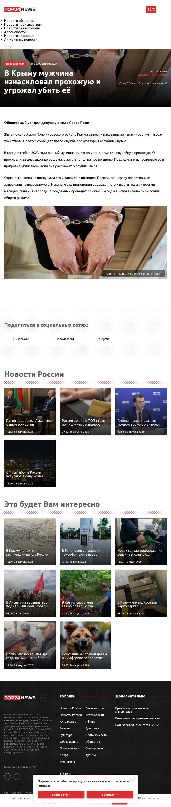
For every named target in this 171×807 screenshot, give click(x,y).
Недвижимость (96, 735)
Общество (93, 741)
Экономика (67, 761)
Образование (69, 741)
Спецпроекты (95, 748)
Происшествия (70, 748)
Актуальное (68, 721)
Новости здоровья (19, 36)
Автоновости (15, 32)
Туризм (91, 755)
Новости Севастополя (22, 28)
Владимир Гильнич (152, 75)
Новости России (71, 715)
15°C (151, 9)
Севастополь (95, 708)
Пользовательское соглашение (137, 725)
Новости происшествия (23, 24)
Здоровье (92, 728)
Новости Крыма (70, 708)
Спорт (64, 755)
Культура (66, 735)
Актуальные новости (21, 39)
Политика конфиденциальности (137, 718)
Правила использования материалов (132, 710)
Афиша (90, 721)
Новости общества (19, 21)
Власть (65, 728)
